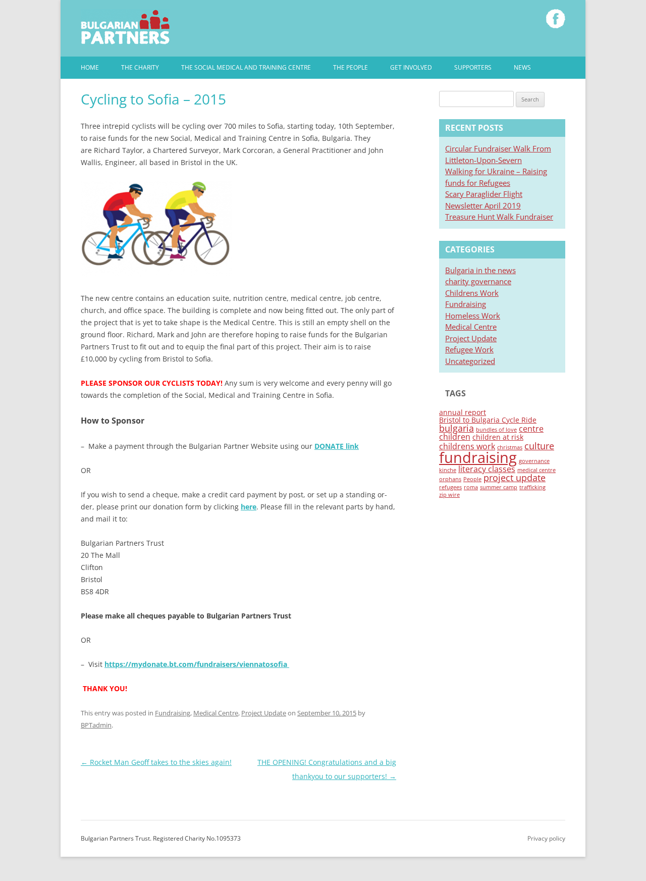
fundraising (478, 457)
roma (471, 487)
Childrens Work (472, 293)
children (454, 436)
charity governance (478, 281)
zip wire (449, 494)
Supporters (473, 67)
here (248, 506)
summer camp (498, 487)
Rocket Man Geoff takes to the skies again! (156, 762)
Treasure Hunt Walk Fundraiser (499, 217)
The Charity (140, 67)
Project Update (263, 712)
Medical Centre (215, 712)
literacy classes (486, 469)
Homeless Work (472, 315)
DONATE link (336, 446)
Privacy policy (546, 838)
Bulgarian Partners (125, 26)
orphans (450, 479)
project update (514, 478)
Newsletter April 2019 (483, 205)
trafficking (532, 487)
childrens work (467, 446)
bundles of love (496, 429)
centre (531, 428)
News (522, 67)
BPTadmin (96, 725)
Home (90, 67)
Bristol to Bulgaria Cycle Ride (487, 420)
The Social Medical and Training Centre (246, 67)
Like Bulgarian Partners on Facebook (555, 18)
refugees (450, 487)
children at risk (497, 437)
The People (350, 67)
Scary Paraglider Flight (483, 194)
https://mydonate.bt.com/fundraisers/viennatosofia (195, 664)
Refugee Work (469, 349)
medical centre (536, 470)
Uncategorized (470, 361)
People (472, 479)
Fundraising (172, 712)
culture (539, 446)
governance (534, 460)
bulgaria (456, 428)
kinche (447, 470)
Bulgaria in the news (480, 270)
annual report (462, 412)
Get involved (411, 67)
